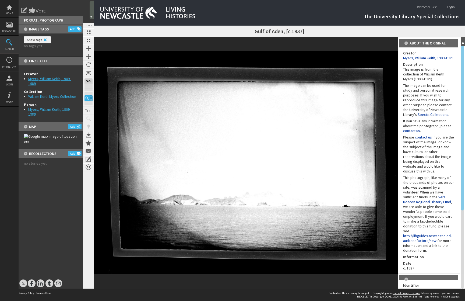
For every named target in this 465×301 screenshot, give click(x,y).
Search (9, 49)
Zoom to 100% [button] (88, 73)
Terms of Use (43, 293)
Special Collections (433, 114)
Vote (37, 10)
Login (9, 84)
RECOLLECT (363, 296)
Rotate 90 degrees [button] (88, 65)
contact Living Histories (406, 293)
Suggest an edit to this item (24, 10)
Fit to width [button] (88, 48)
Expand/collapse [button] (463, 41)
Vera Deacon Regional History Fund (427, 199)
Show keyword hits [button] (88, 119)
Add (73, 29)
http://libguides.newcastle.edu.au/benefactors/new (428, 238)
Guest (433, 7)
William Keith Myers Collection (52, 96)
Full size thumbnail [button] (88, 32)
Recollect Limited (412, 296)
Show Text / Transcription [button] (88, 111)
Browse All (9, 31)
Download (88, 135)
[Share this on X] (23, 280)
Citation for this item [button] (88, 167)
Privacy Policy (26, 293)
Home (9, 13)
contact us (411, 130)
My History (9, 66)
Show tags (34, 40)
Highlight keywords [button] (88, 127)
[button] (88, 98)
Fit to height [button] (88, 57)
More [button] (9, 102)
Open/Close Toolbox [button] (92, 10)
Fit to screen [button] (88, 40)
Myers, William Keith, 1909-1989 (428, 58)
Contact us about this (88, 151)
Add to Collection (88, 143)
